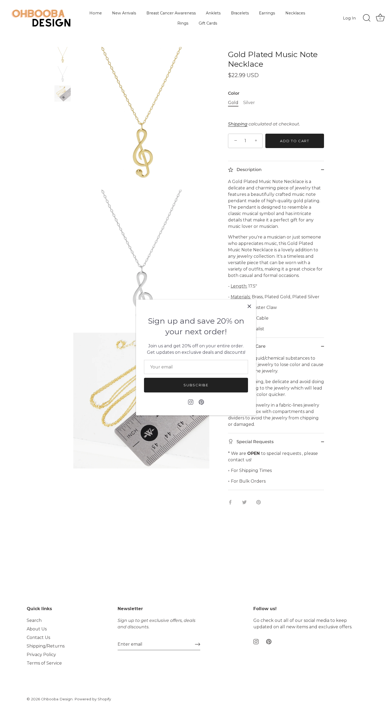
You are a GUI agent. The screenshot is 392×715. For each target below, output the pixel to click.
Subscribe (195, 385)
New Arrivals (124, 13)
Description (248, 169)
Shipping (237, 123)
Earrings (267, 13)
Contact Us (38, 637)
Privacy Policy (41, 654)
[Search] (367, 18)
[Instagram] (190, 401)
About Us (37, 628)
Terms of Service (44, 663)
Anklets (213, 13)
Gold (233, 102)
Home (95, 13)
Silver (249, 102)
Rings (182, 23)
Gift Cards (208, 23)
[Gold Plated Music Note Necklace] (62, 55)
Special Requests (254, 441)
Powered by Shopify (92, 699)
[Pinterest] (201, 401)
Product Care (250, 346)
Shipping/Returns (46, 646)
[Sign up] (197, 644)
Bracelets (240, 13)
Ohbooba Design (57, 699)
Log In (349, 18)
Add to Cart (294, 141)
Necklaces (295, 13)
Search (34, 620)
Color (233, 93)
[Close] (249, 306)
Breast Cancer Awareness (171, 13)
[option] (62, 56)
